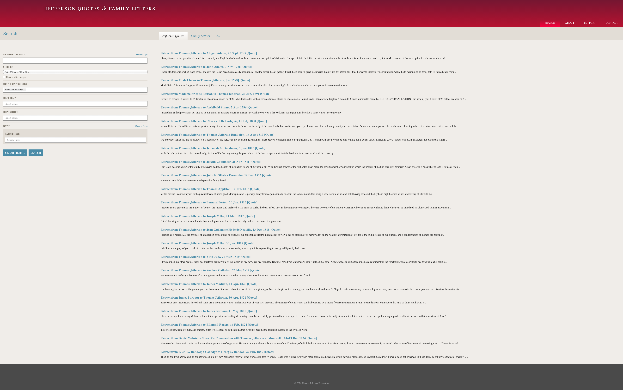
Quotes (173, 36)
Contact (612, 22)
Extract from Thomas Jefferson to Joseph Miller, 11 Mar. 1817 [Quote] (208, 216)
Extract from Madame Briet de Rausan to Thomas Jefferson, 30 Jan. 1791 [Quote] (215, 93)
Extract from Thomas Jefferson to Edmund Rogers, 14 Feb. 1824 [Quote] (209, 324)
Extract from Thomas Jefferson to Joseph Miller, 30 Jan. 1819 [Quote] (207, 243)
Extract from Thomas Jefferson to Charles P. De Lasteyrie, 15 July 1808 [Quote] (214, 121)
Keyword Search (75, 54)
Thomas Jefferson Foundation (315, 383)
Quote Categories (15, 84)
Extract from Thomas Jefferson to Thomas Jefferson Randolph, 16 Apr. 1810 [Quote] (217, 134)
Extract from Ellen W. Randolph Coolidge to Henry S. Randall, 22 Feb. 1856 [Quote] (217, 351)
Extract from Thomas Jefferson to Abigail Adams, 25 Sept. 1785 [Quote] (209, 53)
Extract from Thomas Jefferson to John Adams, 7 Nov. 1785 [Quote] (206, 66)
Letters (200, 36)
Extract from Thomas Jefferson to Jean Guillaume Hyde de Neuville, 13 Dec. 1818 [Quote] (221, 229)
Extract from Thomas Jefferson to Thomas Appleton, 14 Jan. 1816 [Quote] (210, 189)
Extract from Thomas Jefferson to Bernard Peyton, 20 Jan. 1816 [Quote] (209, 202)
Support (590, 22)
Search (550, 22)
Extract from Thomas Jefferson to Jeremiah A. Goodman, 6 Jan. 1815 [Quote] (213, 148)
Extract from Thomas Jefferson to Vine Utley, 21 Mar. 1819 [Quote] (205, 256)
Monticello (19, 8)
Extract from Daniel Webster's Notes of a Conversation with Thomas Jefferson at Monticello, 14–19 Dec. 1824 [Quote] (239, 338)
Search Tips (141, 54)
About (569, 22)
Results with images (15, 77)
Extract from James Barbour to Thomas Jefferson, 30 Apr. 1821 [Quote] (209, 297)
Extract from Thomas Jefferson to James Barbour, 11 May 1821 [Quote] (209, 311)
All (218, 36)
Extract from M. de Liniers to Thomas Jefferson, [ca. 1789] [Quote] (205, 80)
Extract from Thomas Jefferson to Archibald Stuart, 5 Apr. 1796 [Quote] (209, 107)
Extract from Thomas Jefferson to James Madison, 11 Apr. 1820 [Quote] (209, 284)
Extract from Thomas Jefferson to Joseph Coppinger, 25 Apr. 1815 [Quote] (211, 161)
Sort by (8, 66)
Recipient (9, 98)
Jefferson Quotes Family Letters (100, 8)
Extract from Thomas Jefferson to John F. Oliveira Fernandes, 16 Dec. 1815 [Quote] (216, 175)
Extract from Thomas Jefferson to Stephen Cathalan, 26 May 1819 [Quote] (210, 270)
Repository (10, 112)
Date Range (12, 134)
